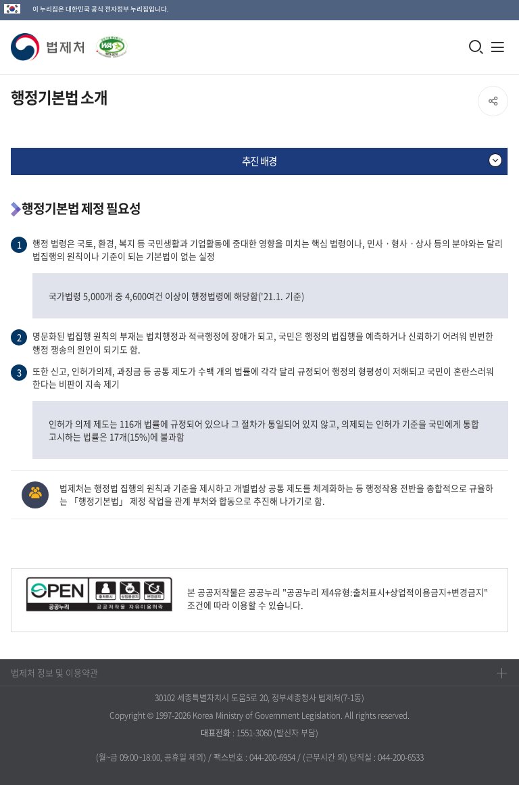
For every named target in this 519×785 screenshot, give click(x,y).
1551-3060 (254, 733)
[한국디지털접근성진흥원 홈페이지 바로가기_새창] (106, 43)
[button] (48, 47)
